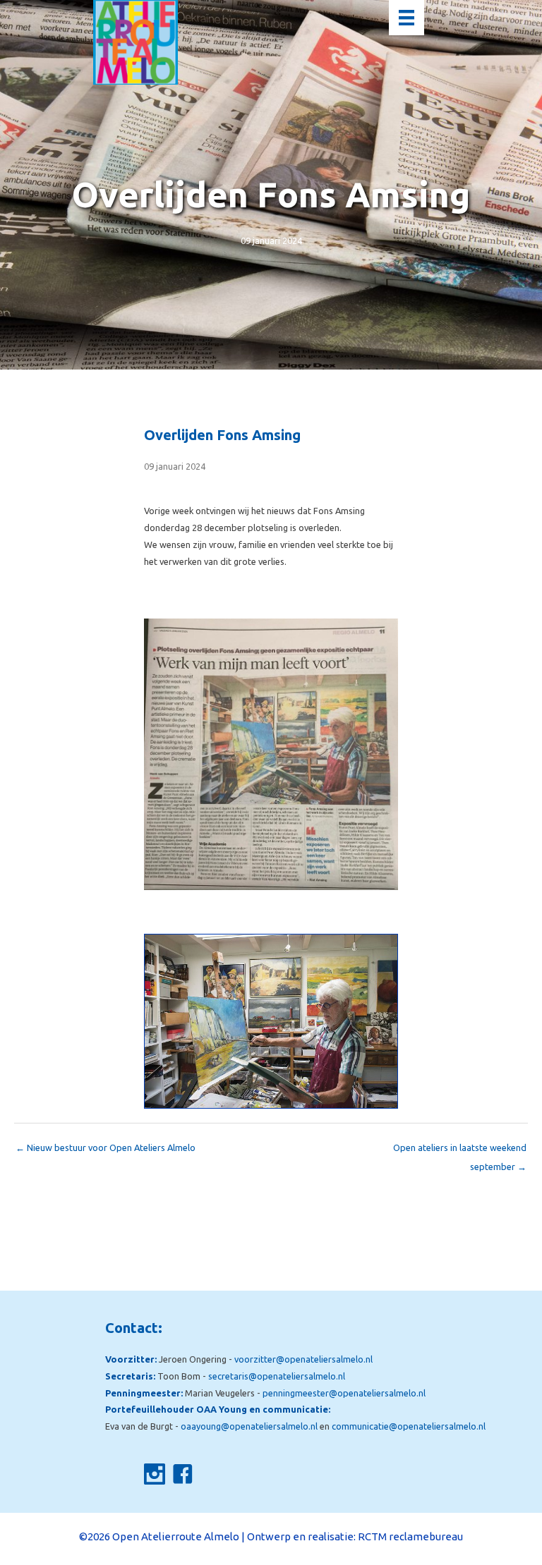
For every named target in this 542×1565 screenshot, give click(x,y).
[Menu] (406, 17)
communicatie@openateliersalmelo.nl (409, 1426)
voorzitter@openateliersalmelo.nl (303, 1359)
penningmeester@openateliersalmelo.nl (344, 1393)
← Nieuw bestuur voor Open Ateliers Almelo (105, 1147)
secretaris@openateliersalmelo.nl (276, 1376)
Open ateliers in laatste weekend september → (459, 1151)
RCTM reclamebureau (410, 1536)
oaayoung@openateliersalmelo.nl (249, 1426)
